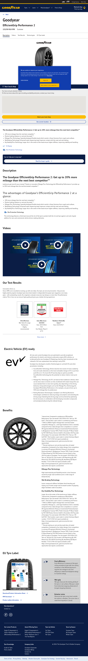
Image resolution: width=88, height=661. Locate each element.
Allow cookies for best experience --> (49, 85)
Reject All (45, 80)
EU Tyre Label (41, 35)
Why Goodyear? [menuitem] (45, 8)
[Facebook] (6, 614)
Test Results (21, 35)
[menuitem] (63, 1)
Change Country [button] (75, 2)
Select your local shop (44, 117)
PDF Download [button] (7, 596)
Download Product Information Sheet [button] (14, 593)
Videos (14, 35)
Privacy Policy (49, 75)
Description (6, 35)
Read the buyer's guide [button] (43, 161)
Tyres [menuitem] (25, 8)
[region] (44, 78)
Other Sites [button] (83, 2)
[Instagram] (11, 614)
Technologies (31, 35)
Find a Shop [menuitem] (58, 8)
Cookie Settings (24, 80)
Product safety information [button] (11, 600)
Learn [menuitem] (34, 8)
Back (7, 14)
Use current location (43, 122)
